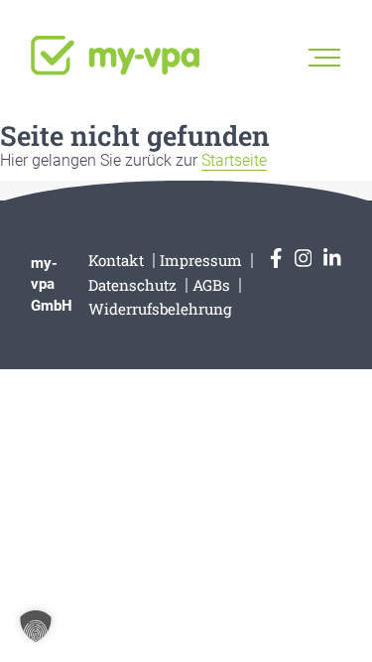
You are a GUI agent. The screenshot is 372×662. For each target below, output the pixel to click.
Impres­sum (201, 260)
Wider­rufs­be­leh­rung (160, 309)
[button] (35, 626)
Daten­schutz (132, 285)
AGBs (211, 285)
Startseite (234, 160)
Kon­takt (116, 260)
